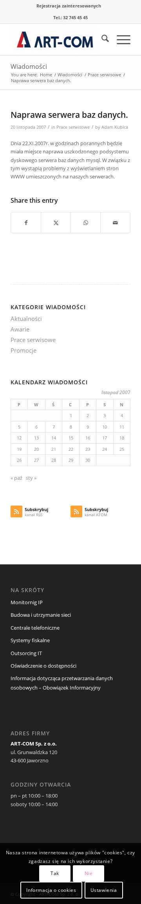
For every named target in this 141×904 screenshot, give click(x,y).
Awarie (20, 329)
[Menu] (119, 39)
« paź (16, 477)
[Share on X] (55, 222)
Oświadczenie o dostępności (43, 665)
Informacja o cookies (51, 890)
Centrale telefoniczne (35, 627)
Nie (89, 873)
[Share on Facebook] (26, 222)
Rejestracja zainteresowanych (68, 6)
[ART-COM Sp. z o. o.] (59, 39)
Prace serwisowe (73, 127)
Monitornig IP (27, 602)
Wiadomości (29, 66)
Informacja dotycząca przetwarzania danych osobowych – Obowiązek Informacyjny (62, 683)
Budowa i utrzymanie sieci (41, 614)
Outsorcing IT (26, 653)
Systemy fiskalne (30, 640)
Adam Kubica (114, 127)
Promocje (23, 350)
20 (36, 449)
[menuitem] (69, 6)
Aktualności (26, 318)
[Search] (101, 39)
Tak (55, 873)
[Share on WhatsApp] (85, 222)
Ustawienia (103, 890)
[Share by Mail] (115, 222)
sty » (31, 477)
